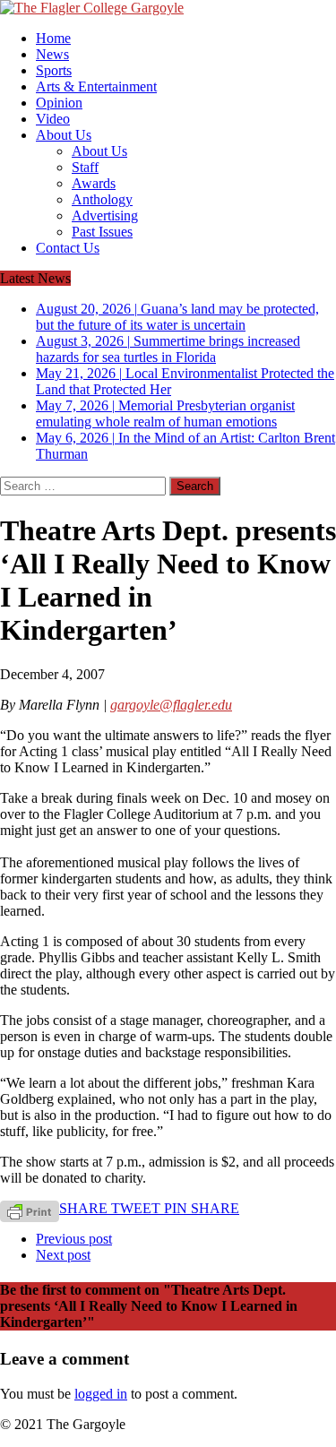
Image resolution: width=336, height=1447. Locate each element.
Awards (94, 183)
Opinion (59, 102)
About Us (63, 134)
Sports (54, 70)
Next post (63, 1254)
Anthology (102, 199)
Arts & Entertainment (96, 86)
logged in (100, 1393)
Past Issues (102, 231)
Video (53, 118)
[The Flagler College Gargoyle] (168, 8)
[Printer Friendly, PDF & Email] (29, 1210)
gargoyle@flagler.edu (171, 704)
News (52, 54)
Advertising (105, 215)
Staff (85, 167)
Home (53, 38)
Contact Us (67, 247)
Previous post (74, 1238)
